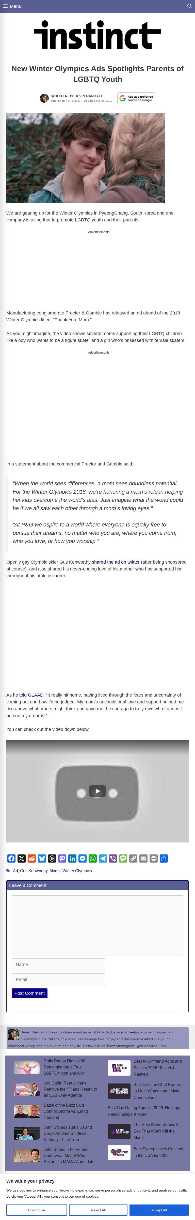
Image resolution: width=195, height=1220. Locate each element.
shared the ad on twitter (116, 557)
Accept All (159, 1210)
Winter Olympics (77, 866)
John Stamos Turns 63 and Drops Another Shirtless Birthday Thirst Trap (68, 1129)
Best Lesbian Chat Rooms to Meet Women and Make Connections (157, 1086)
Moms (55, 866)
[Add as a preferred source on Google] (136, 98)
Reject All (98, 1210)
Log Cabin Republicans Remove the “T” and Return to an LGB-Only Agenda (70, 1085)
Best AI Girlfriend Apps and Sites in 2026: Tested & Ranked (158, 1063)
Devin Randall (88, 96)
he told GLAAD (28, 690)
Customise (36, 1210)
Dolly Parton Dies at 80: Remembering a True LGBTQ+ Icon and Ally (65, 1063)
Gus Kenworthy (33, 866)
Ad (15, 866)
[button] (97, 786)
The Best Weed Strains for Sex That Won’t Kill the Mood (157, 1126)
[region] (97, 1196)
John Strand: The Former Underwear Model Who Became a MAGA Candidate (69, 1151)
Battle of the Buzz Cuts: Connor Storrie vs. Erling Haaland (66, 1107)
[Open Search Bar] (189, 6)
